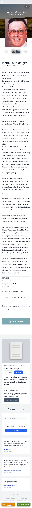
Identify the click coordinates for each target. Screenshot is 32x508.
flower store (22, 309)
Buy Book (18, 372)
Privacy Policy (11, 500)
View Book (9, 372)
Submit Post (16, 430)
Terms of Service (21, 500)
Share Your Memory (12, 400)
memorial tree (23, 306)
